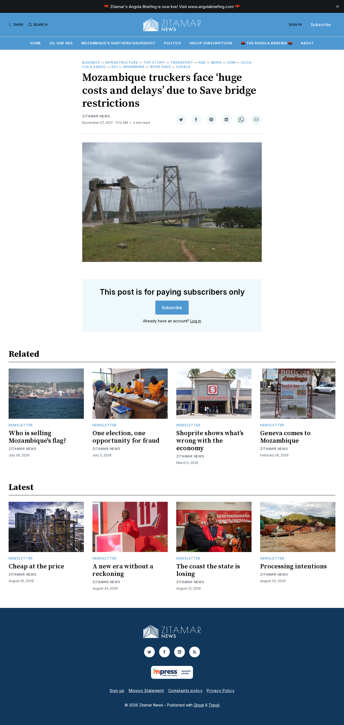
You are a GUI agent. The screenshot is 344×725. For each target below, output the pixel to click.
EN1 (115, 67)
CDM (231, 62)
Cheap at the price (36, 566)
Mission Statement (146, 690)
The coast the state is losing (208, 570)
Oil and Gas (61, 43)
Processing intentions (293, 566)
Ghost (199, 705)
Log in (195, 321)
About (307, 43)
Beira (216, 62)
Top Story (154, 62)
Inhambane (134, 67)
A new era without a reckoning (122, 570)
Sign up (117, 690)
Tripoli (214, 705)
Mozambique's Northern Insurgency (118, 43)
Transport (181, 62)
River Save (160, 67)
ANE (202, 62)
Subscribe (321, 24)
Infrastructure (121, 62)
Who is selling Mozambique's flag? (37, 437)
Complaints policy (185, 690)
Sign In (295, 25)
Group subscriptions (210, 43)
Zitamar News (96, 116)
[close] (337, 6)
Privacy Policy (220, 690)
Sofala (183, 67)
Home (35, 43)
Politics (172, 43)
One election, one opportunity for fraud (125, 437)
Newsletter (21, 425)
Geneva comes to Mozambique (285, 437)
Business (91, 62)
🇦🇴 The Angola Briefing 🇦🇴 (266, 43)
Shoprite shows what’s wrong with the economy (209, 440)
